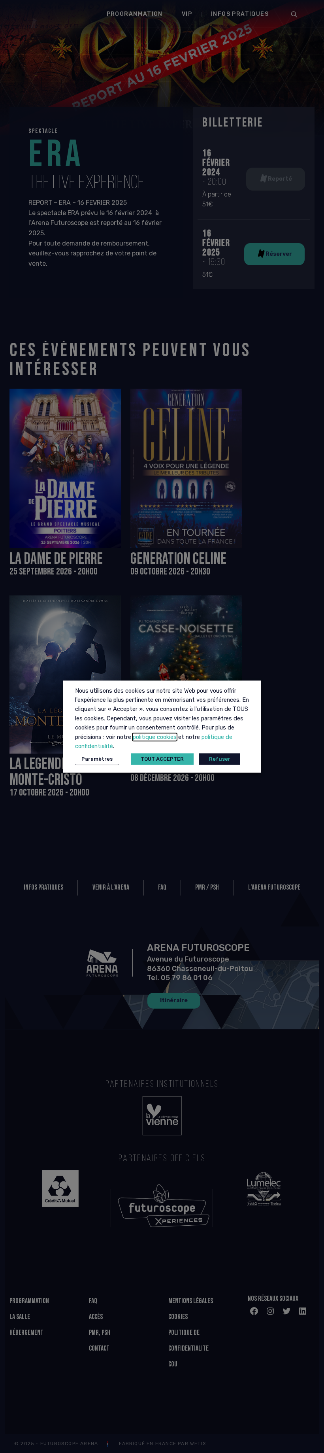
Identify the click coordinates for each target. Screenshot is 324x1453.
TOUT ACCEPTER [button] (162, 759)
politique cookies (155, 737)
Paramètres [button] (97, 759)
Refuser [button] (219, 759)
